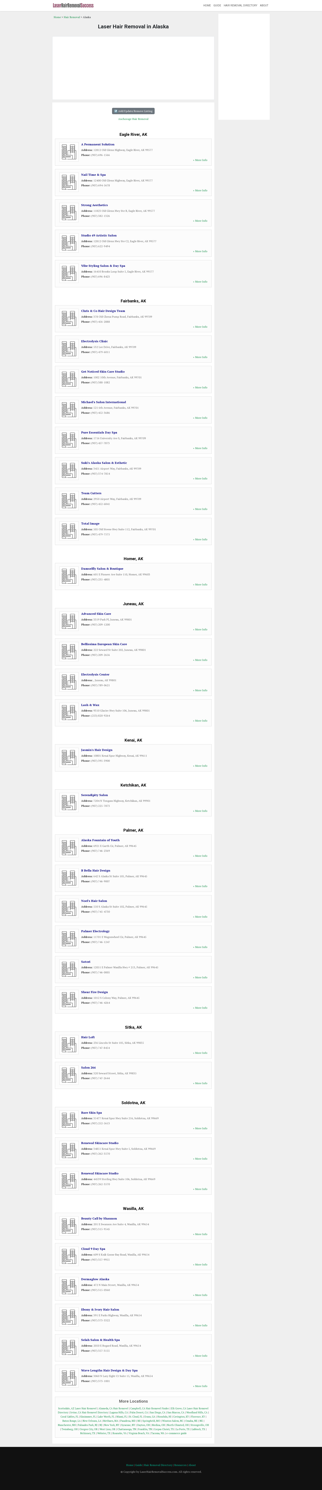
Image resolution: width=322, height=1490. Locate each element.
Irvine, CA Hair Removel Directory (89, 1412)
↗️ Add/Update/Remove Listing (133, 111)
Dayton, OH (143, 1425)
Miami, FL (121, 1416)
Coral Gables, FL (69, 1416)
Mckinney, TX (87, 1433)
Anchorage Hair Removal (133, 119)
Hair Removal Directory (240, 5)
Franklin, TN (145, 1429)
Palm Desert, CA (139, 1412)
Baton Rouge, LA (71, 1420)
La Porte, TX (183, 1429)
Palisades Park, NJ (87, 1425)
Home (207, 5)
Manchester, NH (67, 1425)
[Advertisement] (133, 68)
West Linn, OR (107, 1429)
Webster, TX (104, 1433)
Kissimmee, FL (88, 1416)
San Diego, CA (157, 1412)
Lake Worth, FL (106, 1416)
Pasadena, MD (128, 1420)
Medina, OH (158, 1425)
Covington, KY (181, 1416)
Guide (217, 5)
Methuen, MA (110, 1420)
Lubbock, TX (198, 1429)
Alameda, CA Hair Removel (113, 1408)
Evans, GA (149, 1416)
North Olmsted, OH (178, 1425)
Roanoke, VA (120, 1433)
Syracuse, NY (128, 1425)
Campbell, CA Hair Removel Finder (149, 1408)
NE (201, 1420)
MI (139, 1420)
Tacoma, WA (157, 1433)
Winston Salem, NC (172, 1420)
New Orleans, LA (92, 1420)
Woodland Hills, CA (196, 1412)
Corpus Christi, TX (164, 1429)
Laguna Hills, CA (119, 1412)
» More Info (200, 160)
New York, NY (111, 1425)
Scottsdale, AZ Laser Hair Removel (77, 1408)
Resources (180, 1465)
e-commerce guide (176, 1433)
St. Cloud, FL (135, 1416)
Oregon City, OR (89, 1429)
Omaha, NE (191, 1420)
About (264, 5)
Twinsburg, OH (70, 1429)
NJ (100, 1425)
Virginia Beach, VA (139, 1433)
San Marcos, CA (175, 1412)
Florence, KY (198, 1416)
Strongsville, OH (200, 1425)
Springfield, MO (151, 1420)
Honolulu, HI (164, 1416)
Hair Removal (72, 17)
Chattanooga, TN (126, 1429)
